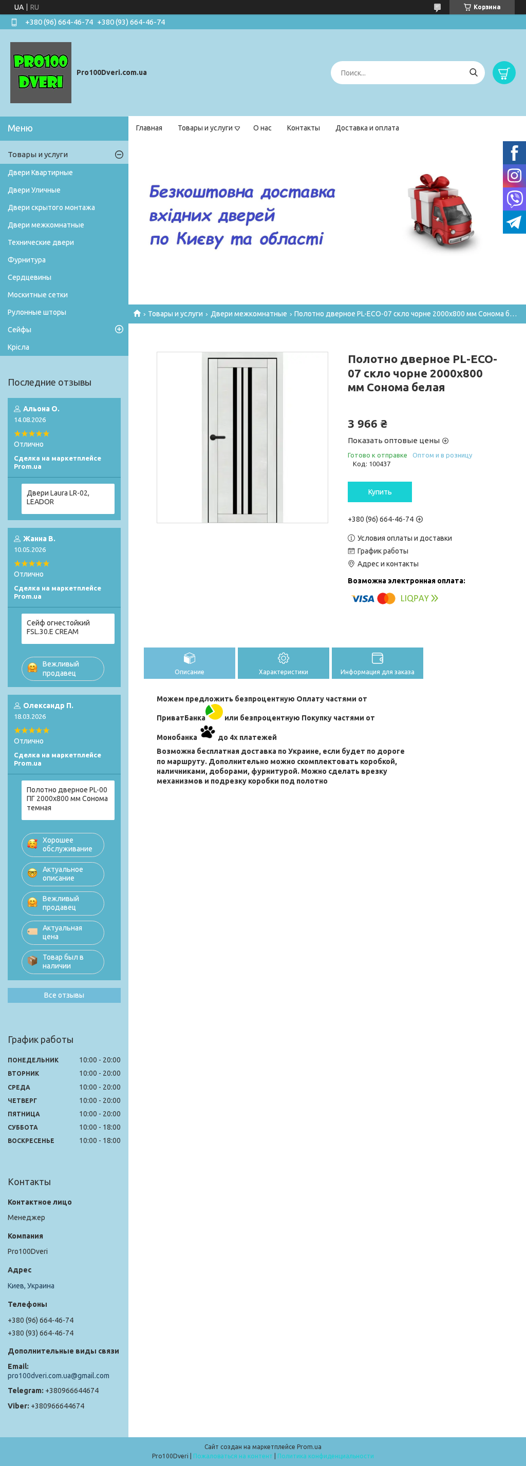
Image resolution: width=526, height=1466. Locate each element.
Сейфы (19, 330)
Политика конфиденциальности (325, 1456)
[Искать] (473, 72)
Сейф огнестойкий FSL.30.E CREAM (58, 627)
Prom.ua (309, 1446)
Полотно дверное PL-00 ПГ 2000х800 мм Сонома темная (67, 799)
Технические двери (41, 242)
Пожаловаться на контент (233, 1456)
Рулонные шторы (37, 312)
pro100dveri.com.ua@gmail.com (58, 1376)
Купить (380, 492)
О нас (262, 128)
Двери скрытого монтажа (51, 207)
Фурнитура (27, 260)
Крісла (18, 347)
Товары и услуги (205, 128)
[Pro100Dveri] (40, 72)
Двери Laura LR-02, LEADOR (58, 497)
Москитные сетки (38, 295)
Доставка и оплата (367, 128)
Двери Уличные (34, 190)
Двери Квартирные (40, 172)
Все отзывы (64, 995)
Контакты (303, 128)
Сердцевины (29, 277)
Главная (149, 128)
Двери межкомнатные (249, 314)
